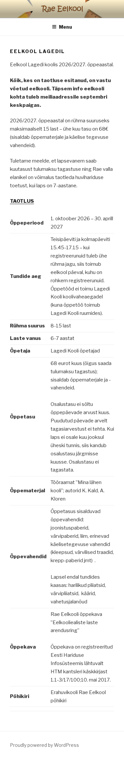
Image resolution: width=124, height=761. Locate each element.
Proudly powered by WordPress (44, 745)
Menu (65, 27)
